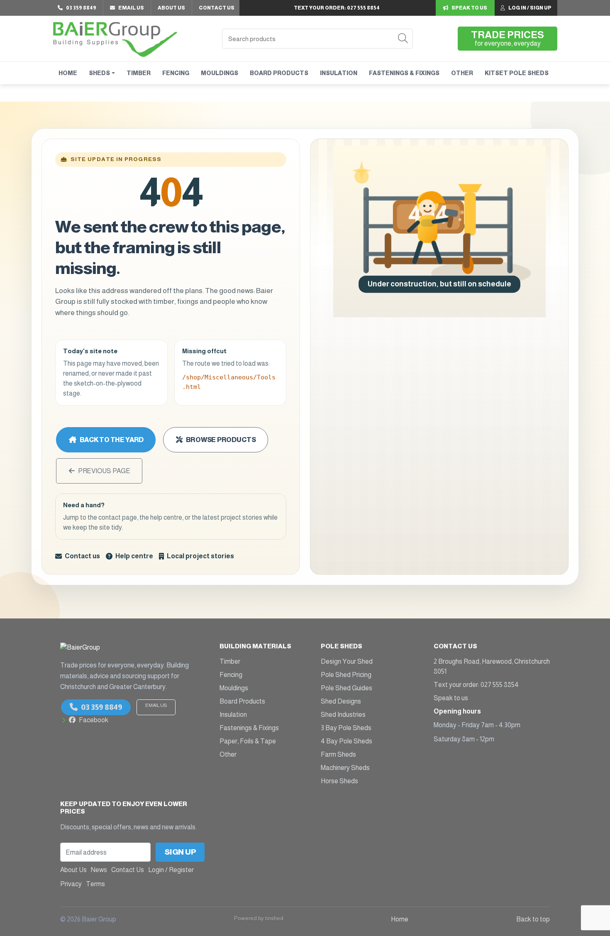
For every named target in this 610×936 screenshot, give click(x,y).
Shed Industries (343, 714)
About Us (171, 8)
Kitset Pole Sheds (517, 73)
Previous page (104, 470)
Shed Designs (341, 701)
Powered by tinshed (258, 918)
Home (68, 73)
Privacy (71, 883)
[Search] (403, 39)
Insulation (338, 73)
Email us (156, 705)
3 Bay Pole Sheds (346, 727)
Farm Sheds (338, 754)
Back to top (533, 919)
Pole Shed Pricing (346, 674)
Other (462, 73)
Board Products (279, 73)
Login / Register (171, 869)
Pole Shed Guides (346, 688)
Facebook (93, 719)
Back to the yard (112, 439)
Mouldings (219, 73)
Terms (95, 883)
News (99, 869)
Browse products (221, 439)
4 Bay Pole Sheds (346, 741)
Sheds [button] (99, 73)
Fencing (175, 73)
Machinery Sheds (345, 767)
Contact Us (216, 8)
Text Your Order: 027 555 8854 (337, 8)
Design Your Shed (347, 661)
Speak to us (451, 697)
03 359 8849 (101, 707)
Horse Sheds (339, 780)
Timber (139, 73)
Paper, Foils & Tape (248, 741)
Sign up (180, 852)
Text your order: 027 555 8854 (476, 684)
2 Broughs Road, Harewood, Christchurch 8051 (492, 666)
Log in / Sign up (529, 8)
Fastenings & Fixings (404, 73)
